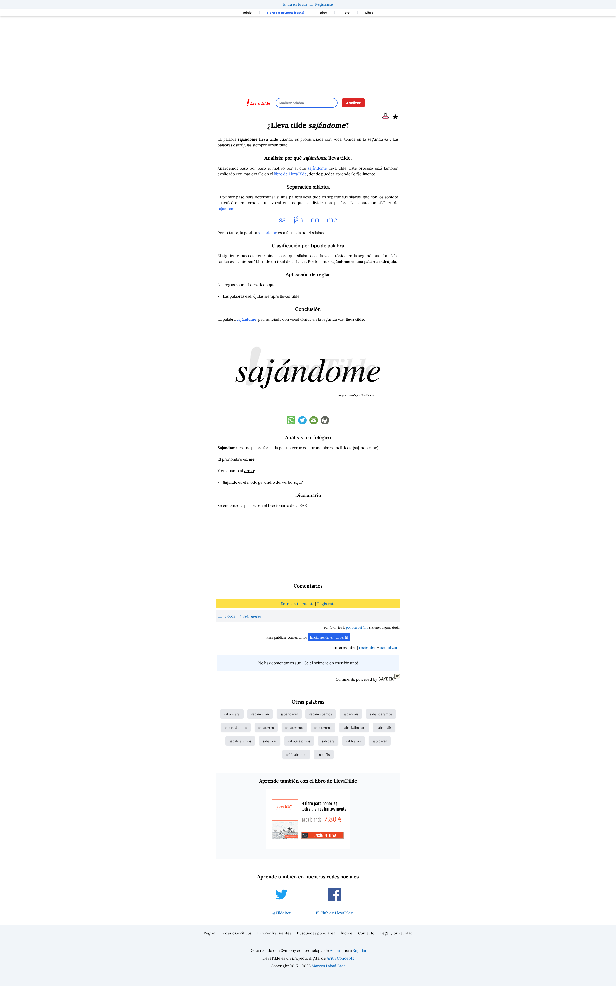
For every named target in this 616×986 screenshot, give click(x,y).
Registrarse (324, 4)
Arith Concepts (340, 958)
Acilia (335, 950)
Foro (346, 12)
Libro (369, 12)
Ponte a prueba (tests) (285, 12)
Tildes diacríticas (236, 933)
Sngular (359, 950)
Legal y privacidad (396, 933)
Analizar (353, 103)
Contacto (366, 933)
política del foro (357, 628)
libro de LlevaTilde (290, 173)
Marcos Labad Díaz (328, 965)
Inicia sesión (251, 616)
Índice (346, 933)
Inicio (247, 12)
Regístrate (326, 603)
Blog (323, 12)
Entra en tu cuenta (298, 4)
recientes (367, 647)
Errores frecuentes (274, 933)
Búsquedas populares (316, 933)
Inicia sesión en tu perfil (329, 637)
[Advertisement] (308, 55)
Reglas (209, 933)
